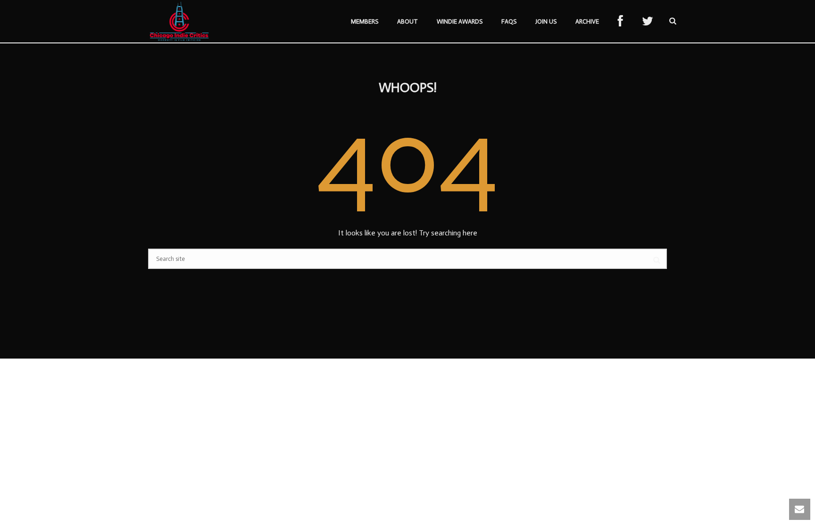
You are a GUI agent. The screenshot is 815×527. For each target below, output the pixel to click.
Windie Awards (459, 21)
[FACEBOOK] (620, 21)
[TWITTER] (647, 21)
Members (364, 21)
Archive (587, 21)
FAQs (508, 21)
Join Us (546, 21)
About (407, 21)
